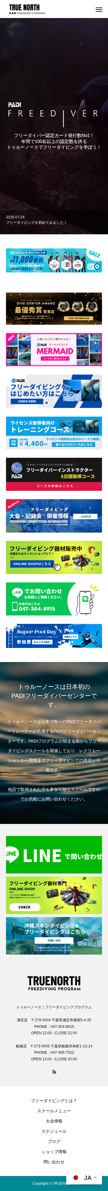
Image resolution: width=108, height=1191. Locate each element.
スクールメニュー (54, 1110)
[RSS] (54, 1071)
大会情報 (54, 1121)
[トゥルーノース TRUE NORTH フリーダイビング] (54, 982)
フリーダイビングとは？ (54, 1100)
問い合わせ (54, 1161)
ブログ (54, 1141)
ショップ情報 (54, 1151)
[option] (54, 222)
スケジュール (54, 1131)
